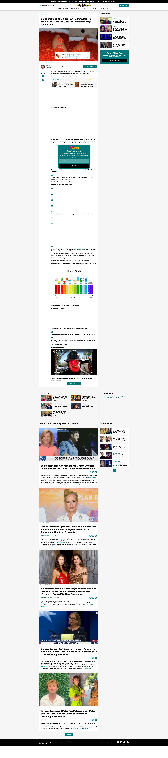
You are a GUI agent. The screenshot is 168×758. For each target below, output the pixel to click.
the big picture (105, 8)
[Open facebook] (118, 742)
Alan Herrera (45, 472)
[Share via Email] (43, 81)
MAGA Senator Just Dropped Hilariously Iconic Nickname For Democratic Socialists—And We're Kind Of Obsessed (60, 413)
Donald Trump (116, 42)
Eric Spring (49, 65)
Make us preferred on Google (48, 5)
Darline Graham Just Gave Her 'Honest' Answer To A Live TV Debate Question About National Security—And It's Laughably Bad (69, 652)
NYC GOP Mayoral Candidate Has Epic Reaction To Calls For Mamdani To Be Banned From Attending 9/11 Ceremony (60, 398)
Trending (87, 8)
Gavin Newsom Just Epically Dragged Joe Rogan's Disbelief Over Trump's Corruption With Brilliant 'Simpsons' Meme (120, 456)
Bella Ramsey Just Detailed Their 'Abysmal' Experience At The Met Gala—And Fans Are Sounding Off (120, 30)
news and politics (62, 8)
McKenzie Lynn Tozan (47, 597)
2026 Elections (116, 445)
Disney (47, 723)
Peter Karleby (45, 719)
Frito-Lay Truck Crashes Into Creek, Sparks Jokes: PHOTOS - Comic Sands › (114, 396)
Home (42, 14)
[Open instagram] (128, 742)
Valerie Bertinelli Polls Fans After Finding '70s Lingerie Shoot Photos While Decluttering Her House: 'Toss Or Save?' (89, 406)
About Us (41, 742)
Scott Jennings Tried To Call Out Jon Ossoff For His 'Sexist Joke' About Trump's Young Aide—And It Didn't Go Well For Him (120, 465)
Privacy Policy (48, 742)
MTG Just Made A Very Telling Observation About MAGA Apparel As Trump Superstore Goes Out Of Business (120, 46)
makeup (49, 479)
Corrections (62, 742)
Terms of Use (55, 742)
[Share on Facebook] (43, 76)
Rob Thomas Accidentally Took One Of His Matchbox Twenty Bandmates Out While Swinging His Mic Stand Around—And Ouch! (120, 38)
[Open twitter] (121, 742)
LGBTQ (114, 26)
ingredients (81, 249)
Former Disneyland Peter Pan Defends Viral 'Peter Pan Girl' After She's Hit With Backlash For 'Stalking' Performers (68, 714)
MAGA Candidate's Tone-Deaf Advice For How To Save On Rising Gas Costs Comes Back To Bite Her (120, 448)
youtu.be (53, 375)
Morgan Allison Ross (46, 535)
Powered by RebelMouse (124, 744)
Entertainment (75, 8)
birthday (86, 142)
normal (75, 260)
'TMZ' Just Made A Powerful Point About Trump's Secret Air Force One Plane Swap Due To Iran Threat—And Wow (60, 405)
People (95, 8)
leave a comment (90, 66)
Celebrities (116, 34)
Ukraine (85, 664)
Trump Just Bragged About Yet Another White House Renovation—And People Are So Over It (120, 22)
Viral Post (115, 18)
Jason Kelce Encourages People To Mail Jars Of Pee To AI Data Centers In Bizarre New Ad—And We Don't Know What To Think (82, 1)
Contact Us (76, 742)
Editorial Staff (69, 742)
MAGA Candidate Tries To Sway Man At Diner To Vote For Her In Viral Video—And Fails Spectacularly (120, 440)
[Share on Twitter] (43, 79)
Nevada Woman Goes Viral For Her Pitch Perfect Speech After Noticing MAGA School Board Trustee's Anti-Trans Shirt (120, 433)
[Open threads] (124, 742)
